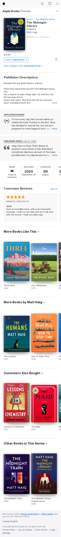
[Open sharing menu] (56, 59)
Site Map (6, 533)
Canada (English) (10, 521)
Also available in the (22, 66)
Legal (52, 530)
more (54, 103)
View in (15, 60)
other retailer (47, 514)
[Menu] (57, 3)
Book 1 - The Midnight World (40, 19)
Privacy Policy (9, 530)
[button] (42, 3)
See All (54, 189)
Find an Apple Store (30, 514)
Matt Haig (32, 32)
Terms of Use (41, 530)
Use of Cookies (25, 530)
